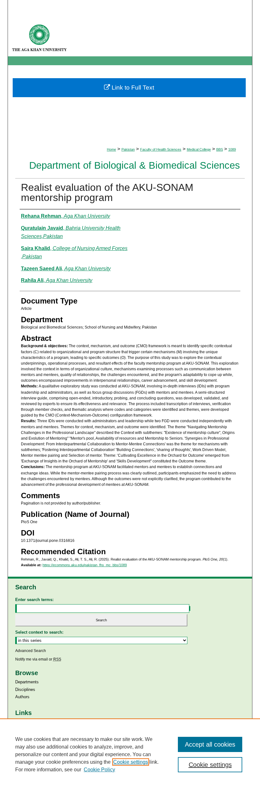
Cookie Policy (99, 769)
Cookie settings (130, 762)
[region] (130, 754)
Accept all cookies (210, 744)
